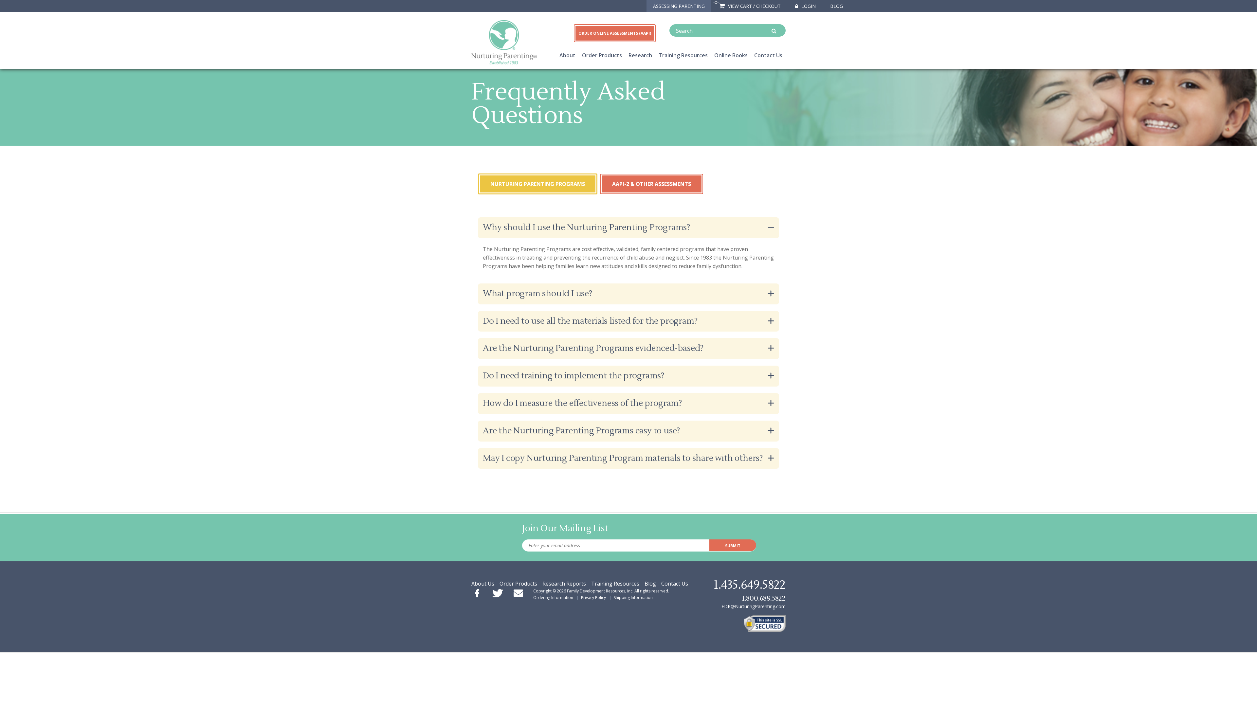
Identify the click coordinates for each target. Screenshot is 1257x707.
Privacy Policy (593, 597)
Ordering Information (553, 597)
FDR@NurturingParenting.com (753, 606)
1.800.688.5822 (764, 598)
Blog (836, 6)
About (567, 55)
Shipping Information (633, 597)
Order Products (602, 55)
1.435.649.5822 (750, 585)
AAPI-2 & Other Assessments (651, 184)
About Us (482, 583)
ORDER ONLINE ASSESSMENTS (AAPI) (614, 33)
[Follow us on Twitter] (497, 593)
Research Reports (564, 583)
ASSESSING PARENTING (679, 6)
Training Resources (683, 55)
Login (808, 6)
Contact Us (768, 55)
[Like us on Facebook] (477, 593)
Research (640, 55)
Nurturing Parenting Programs (537, 184)
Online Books (731, 55)
